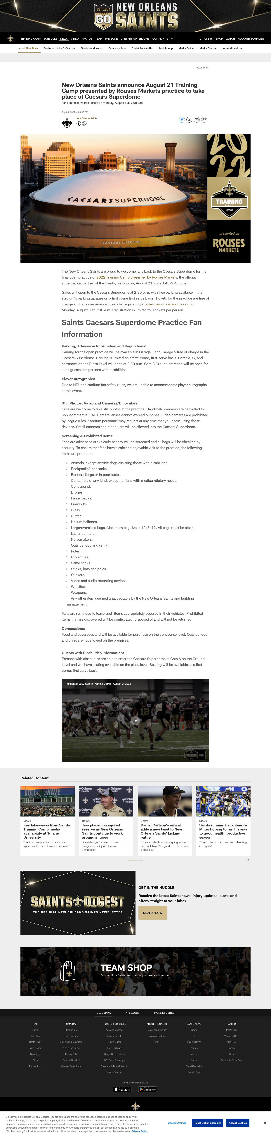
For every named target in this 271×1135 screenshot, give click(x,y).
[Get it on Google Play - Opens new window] (147, 1091)
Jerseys (231, 1048)
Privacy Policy (139, 1131)
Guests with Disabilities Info (114, 1066)
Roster (35, 1030)
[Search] (199, 38)
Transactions (35, 1066)
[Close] (265, 1123)
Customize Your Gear (231, 1060)
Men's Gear (231, 1030)
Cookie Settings (177, 1122)
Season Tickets (114, 1036)
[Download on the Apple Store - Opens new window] (122, 1090)
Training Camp (194, 1042)
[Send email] (197, 121)
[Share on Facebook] (182, 121)
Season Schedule (114, 1072)
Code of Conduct (71, 1060)
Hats (231, 1054)
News (194, 1030)
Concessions (71, 1036)
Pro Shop (231, 1024)
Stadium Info (71, 1030)
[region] (135, 1123)
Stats (35, 1060)
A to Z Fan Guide (71, 1048)
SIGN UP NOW (152, 912)
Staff (156, 1042)
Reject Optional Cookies (207, 1122)
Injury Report (35, 1048)
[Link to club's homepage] (10, 38)
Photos (194, 1048)
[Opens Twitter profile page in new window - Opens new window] (84, 123)
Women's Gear (231, 1036)
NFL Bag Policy (71, 1054)
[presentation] (249, 861)
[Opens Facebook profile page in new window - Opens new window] (79, 123)
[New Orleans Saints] (135, 1106)
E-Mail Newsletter (194, 1066)
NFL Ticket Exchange (114, 1060)
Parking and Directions (71, 1042)
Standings (35, 1054)
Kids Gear (231, 1042)
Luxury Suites (114, 1042)
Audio (194, 1060)
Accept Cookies (238, 1122)
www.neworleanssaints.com (167, 304)
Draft (194, 1036)
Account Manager (114, 1030)
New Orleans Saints (87, 118)
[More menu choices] (172, 38)
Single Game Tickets (114, 1054)
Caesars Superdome (71, 1066)
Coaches (35, 1036)
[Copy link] (204, 120)
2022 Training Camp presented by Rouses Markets (136, 277)
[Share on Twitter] (189, 121)
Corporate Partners (156, 1036)
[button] (135, 720)
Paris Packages (114, 1048)
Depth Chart (35, 1042)
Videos (194, 1054)
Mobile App (194, 1072)
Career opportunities (157, 1030)
